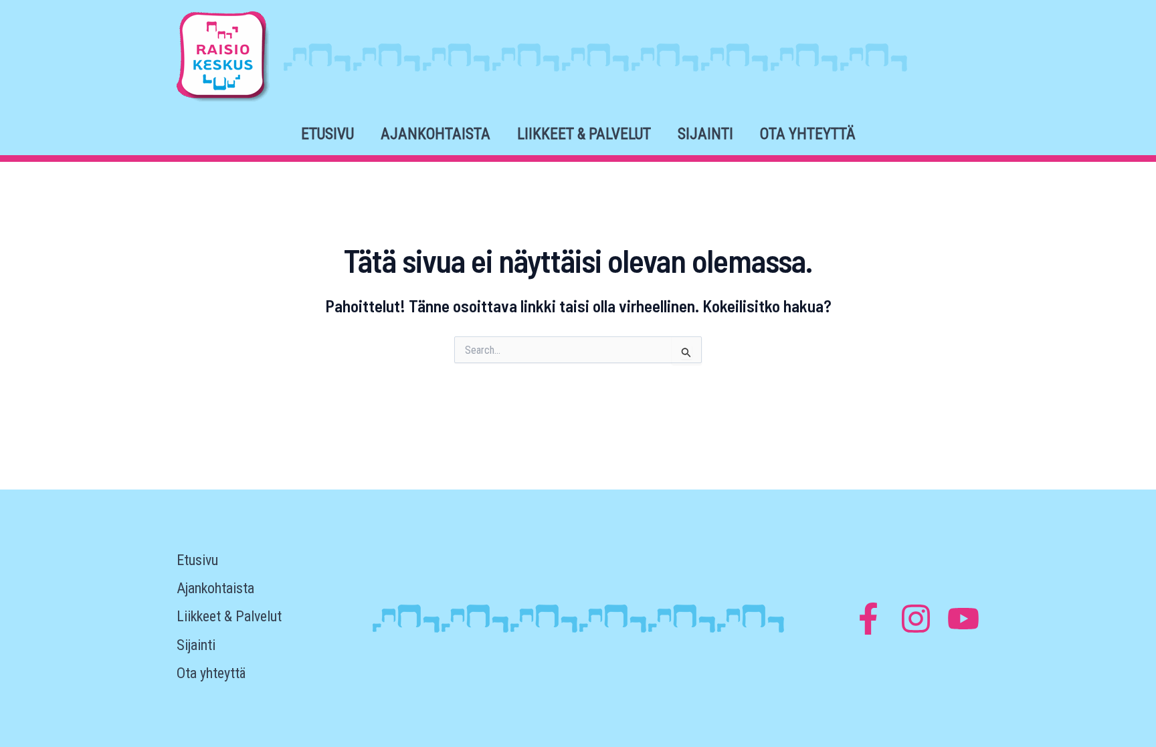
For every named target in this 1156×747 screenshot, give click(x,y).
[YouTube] (963, 619)
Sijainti (705, 134)
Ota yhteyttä (808, 134)
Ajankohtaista (435, 134)
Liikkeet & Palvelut (584, 134)
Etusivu (327, 134)
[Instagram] (916, 619)
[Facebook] (868, 619)
